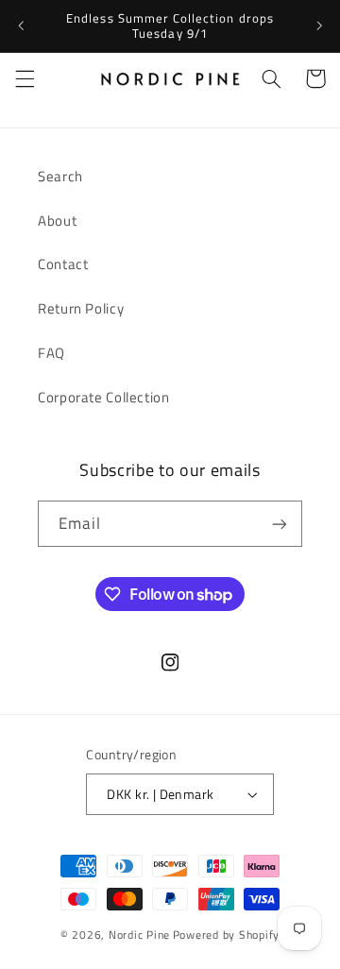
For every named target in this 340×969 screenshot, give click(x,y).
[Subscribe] (279, 524)
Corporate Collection (104, 397)
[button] (24, 78)
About (57, 220)
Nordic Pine (139, 934)
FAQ (51, 353)
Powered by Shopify (226, 934)
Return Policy (81, 308)
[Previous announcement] (21, 25)
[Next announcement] (319, 25)
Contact (63, 264)
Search (60, 176)
